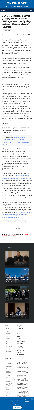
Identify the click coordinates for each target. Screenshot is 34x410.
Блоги (19, 338)
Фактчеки (8, 338)
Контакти (8, 363)
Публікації (20, 328)
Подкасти (20, 326)
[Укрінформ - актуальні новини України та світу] (17, 3)
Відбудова (8, 331)
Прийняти (17, 407)
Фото (18, 333)
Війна (25, 221)
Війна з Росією (14, 224)
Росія (20, 221)
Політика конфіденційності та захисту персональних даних (10, 384)
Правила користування (9, 372)
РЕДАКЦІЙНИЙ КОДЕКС (10, 392)
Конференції (21, 350)
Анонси (26, 6)
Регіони (8, 343)
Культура (8, 348)
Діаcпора (8, 351)
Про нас (8, 361)
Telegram (26, 234)
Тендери (8, 375)
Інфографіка (21, 341)
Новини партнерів (20, 347)
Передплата (9, 366)
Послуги (7, 6)
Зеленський (6, 80)
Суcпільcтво (9, 346)
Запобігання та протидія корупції (10, 378)
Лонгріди (20, 343)
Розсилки (8, 395)
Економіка (8, 336)
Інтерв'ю (20, 331)
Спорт (7, 354)
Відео (18, 336)
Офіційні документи (20, 353)
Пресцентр (20, 6)
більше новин (17, 239)
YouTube (13, 235)
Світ (7, 341)
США (15, 221)
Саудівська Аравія (7, 221)
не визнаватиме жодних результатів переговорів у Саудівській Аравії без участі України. (17, 214)
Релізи (19, 356)
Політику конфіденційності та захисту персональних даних (17, 402)
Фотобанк (13, 6)
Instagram (5, 235)
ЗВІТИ (7, 389)
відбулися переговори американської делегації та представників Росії (16, 178)
